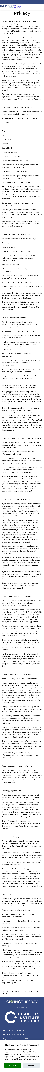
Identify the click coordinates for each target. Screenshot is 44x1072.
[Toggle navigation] (40, 2)
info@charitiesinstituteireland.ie (13, 1030)
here (34, 1059)
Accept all (13, 1065)
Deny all (31, 1065)
